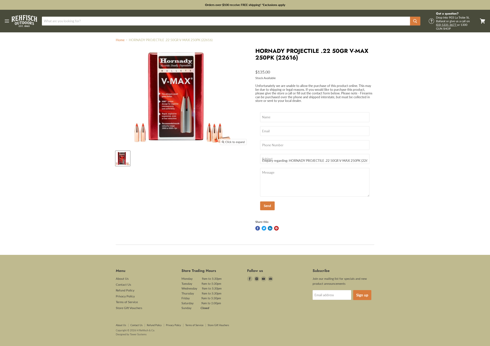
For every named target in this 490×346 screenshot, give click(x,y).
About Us (122, 278)
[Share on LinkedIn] (270, 228)
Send (267, 206)
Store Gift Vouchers (129, 308)
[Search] (415, 21)
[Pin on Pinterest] (276, 228)
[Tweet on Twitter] (264, 228)
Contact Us (123, 284)
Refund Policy (125, 290)
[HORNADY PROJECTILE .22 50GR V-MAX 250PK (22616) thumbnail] (122, 158)
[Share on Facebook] (257, 228)
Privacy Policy (125, 296)
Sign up (362, 295)
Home (120, 40)
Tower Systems (138, 334)
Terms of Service (127, 302)
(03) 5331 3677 (446, 24)
